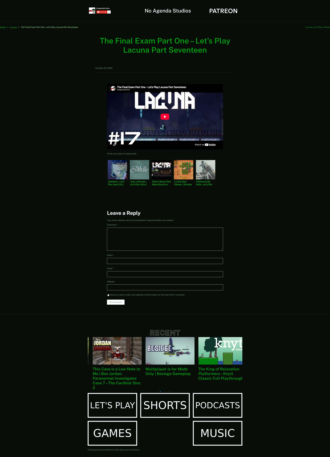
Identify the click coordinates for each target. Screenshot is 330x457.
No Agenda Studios (168, 11)
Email (110, 268)
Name (110, 255)
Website (111, 281)
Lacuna (13, 27)
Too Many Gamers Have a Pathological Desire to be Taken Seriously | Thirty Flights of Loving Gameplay (216, 378)
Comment (112, 225)
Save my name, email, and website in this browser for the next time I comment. (147, 295)
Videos (326, 27)
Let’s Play (317, 27)
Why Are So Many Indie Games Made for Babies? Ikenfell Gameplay (163, 374)
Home (3, 27)
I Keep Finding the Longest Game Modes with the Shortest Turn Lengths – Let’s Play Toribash (112, 376)
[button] (160, 391)
